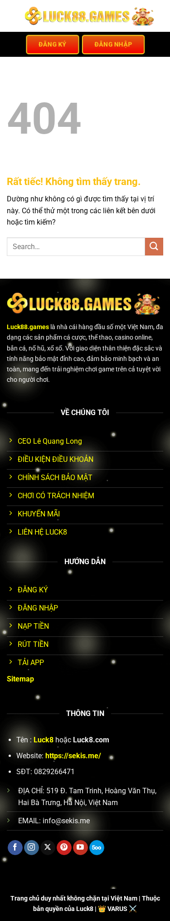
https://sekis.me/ (73, 755)
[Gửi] (154, 246)
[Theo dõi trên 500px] (96, 848)
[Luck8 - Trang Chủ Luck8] (90, 15)
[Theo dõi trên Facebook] (15, 848)
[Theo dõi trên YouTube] (80, 848)
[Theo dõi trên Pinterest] (64, 848)
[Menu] (12, 16)
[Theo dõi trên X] (47, 848)
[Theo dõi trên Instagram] (31, 848)
